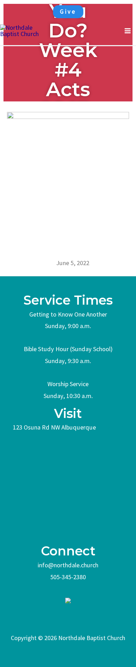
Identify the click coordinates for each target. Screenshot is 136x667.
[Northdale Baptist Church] (24, 30)
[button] (68, 11)
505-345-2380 (68, 577)
